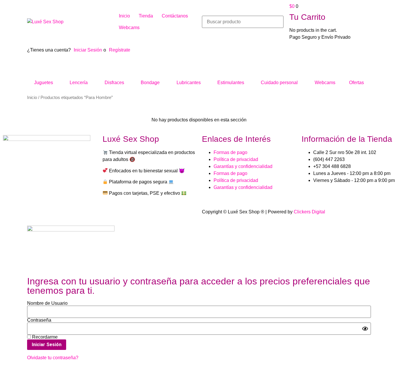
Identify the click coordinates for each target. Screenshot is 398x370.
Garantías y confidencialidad (243, 166)
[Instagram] (26, 193)
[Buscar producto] (242, 22)
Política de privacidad (236, 159)
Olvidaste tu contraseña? (52, 357)
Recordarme (44, 337)
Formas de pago (230, 152)
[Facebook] (10, 193)
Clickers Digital (309, 211)
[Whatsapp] (41, 193)
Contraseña (39, 320)
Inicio (32, 97)
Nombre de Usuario (47, 303)
